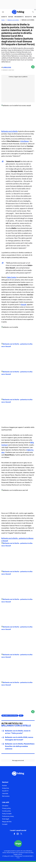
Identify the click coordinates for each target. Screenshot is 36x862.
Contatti (4, 824)
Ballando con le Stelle (13, 20)
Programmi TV (19, 16)
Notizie (10, 16)
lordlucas (7, 67)
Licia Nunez (24, 141)
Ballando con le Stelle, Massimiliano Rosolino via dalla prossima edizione (20, 746)
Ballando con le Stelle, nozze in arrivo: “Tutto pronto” (17, 732)
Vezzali (23, 305)
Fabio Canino (11, 277)
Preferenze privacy (8, 816)
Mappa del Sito (7, 821)
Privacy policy (6, 808)
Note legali (5, 819)
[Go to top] (32, 856)
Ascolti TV (28, 16)
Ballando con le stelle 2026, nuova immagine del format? (19, 738)
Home (3, 20)
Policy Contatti (6, 813)
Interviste (5, 793)
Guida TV (4, 16)
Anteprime (5, 788)
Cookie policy (6, 811)
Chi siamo (5, 806)
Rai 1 (21, 715)
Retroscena (5, 796)
